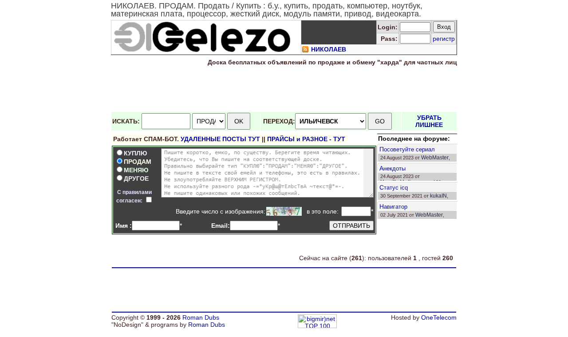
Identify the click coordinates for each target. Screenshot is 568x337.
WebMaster (435, 158)
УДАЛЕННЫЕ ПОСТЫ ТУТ (220, 139)
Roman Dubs (200, 317)
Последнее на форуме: (414, 138)
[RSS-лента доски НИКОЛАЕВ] (305, 50)
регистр (444, 38)
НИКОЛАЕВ (328, 49)
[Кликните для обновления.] (284, 211)
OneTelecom (439, 317)
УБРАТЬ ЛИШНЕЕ (429, 121)
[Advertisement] (284, 89)
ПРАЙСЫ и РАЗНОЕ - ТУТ (306, 139)
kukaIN (438, 196)
